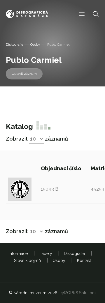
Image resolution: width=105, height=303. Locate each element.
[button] (81, 14)
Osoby (35, 44)
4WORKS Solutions (79, 292)
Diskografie (14, 44)
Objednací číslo (62, 168)
